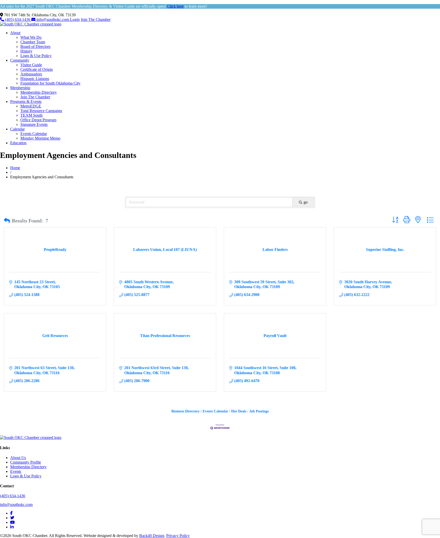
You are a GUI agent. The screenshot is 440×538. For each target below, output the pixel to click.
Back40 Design (151, 535)
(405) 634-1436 (17, 19)
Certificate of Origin (36, 69)
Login (75, 19)
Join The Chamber (96, 19)
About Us (18, 457)
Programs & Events (26, 101)
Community (19, 60)
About (15, 33)
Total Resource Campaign (41, 111)
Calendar (17, 129)
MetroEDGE (30, 106)
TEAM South (31, 115)
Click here (175, 6)
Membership (20, 88)
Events (15, 471)
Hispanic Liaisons (34, 78)
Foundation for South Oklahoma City (50, 83)
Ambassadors (31, 74)
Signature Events (34, 124)
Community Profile (25, 462)
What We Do (31, 37)
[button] (7, 220)
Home (15, 168)
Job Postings (259, 411)
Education (18, 143)
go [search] (306, 202)
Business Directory (185, 411)
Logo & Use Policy (36, 55)
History (26, 51)
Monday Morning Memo (40, 138)
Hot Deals (238, 411)
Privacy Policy (178, 535)
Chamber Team (32, 42)
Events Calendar (33, 133)
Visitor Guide (31, 65)
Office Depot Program (38, 120)
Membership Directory (38, 92)
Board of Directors (35, 46)
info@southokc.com (52, 19)
